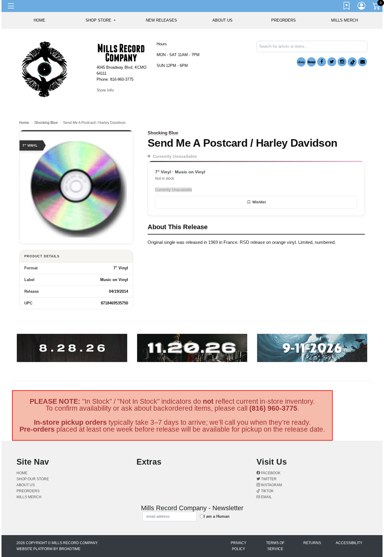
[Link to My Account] (362, 6)
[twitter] (332, 62)
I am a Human (217, 516)
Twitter (268, 479)
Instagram (271, 485)
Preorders (283, 20)
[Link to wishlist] (347, 6)
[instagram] (342, 62)
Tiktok (267, 491)
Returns (312, 543)
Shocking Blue (46, 123)
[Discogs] (311, 62)
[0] (376, 7)
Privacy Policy (238, 546)
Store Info (105, 90)
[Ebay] (301, 62)
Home (24, 123)
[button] (100, 20)
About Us (222, 20)
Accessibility (349, 543)
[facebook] (321, 62)
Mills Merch (344, 20)
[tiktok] (352, 62)
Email (266, 497)
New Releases (161, 20)
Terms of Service (275, 546)
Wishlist (259, 202)
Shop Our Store (32, 479)
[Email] (362, 62)
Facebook (270, 473)
